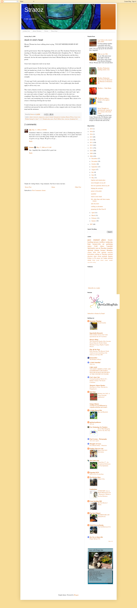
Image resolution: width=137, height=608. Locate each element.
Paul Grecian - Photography (98, 439)
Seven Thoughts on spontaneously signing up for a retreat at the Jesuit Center (105, 110)
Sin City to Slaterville (96, 537)
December (94, 158)
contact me (26, 31)
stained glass (99, 239)
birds (94, 252)
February (94, 218)
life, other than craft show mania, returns (100, 200)
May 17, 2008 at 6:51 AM (44, 147)
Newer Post (28, 187)
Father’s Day (101, 479)
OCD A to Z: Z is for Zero (97, 474)
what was (92, 364)
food (98, 252)
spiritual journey (93, 250)
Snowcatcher (93, 358)
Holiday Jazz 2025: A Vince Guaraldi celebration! (104, 395)
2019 (91, 129)
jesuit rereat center (102, 260)
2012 (91, 145)
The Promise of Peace (95, 359)
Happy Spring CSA (95, 539)
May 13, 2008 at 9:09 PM (39, 130)
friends (51, 117)
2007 (91, 224)
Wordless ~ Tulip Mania (104, 88)
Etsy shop (54, 31)
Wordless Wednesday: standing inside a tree (104, 69)
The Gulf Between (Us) (104, 527)
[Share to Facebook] (51, 114)
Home (46, 31)
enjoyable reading (92, 262)
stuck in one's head (96, 196)
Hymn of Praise (70, 117)
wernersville (96, 244)
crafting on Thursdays (101, 254)
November (94, 161)
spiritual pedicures (95, 422)
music (51, 119)
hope (89, 244)
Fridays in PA (92, 258)
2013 (91, 142)
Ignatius (110, 256)
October (93, 164)
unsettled (93, 194)
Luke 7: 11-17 (38, 119)
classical (35, 117)
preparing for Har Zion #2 (98, 209)
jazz (89, 239)
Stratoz (33, 9)
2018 (91, 131)
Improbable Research (96, 333)
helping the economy (97, 188)
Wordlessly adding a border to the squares (103, 99)
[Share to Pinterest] (53, 114)
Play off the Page (95, 349)
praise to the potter (96, 191)
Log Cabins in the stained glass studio (105, 41)
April (93, 213)
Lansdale (110, 246)
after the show (95, 204)
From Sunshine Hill (96, 501)
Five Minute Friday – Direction (98, 445)
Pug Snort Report (95, 513)
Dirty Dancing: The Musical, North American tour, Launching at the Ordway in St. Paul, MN (99, 353)
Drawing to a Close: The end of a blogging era (99, 388)
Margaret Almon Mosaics (97, 385)
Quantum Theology (95, 321)
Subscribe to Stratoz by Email (96, 313)
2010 (91, 151)
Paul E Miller (57, 119)
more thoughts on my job (98, 183)
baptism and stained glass (98, 180)
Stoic (63, 119)
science (90, 252)
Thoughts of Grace (95, 444)
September (94, 167)
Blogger (76, 595)
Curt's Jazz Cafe (95, 377)
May (92, 178)
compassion (41, 117)
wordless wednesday (106, 242)
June (92, 175)
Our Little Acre (94, 460)
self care (92, 424)
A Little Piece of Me (96, 410)
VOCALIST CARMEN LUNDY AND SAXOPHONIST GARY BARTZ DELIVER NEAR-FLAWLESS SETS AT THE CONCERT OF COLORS (100, 371)
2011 (91, 148)
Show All (111, 541)
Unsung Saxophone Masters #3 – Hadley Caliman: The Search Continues (99, 380)
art (103, 244)
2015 (91, 137)
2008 (91, 156)
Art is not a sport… (95, 441)
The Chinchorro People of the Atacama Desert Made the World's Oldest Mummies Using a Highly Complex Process (100, 343)
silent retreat (97, 256)
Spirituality (91, 248)
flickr (93, 260)
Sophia (105, 258)
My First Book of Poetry (102, 503)
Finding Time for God (96, 448)
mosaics (96, 242)
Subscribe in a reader (94, 288)
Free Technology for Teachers (98, 427)
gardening (109, 244)
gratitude (104, 256)
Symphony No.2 (74, 119)
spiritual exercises (107, 252)
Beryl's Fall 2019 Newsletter (102, 451)
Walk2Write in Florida (97, 525)
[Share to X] (49, 114)
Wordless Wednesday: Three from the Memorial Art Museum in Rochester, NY (105, 80)
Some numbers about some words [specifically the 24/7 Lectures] (99, 335)
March (93, 215)
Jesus (75, 117)
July (92, 172)
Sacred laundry (102, 323)
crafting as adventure (97, 206)
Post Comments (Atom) (39, 190)
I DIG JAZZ (93, 367)
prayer (98, 258)
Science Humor (94, 404)
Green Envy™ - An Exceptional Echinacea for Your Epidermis (104, 464)
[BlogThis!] (47, 114)
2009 (91, 153)
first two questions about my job (100, 186)
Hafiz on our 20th (103, 54)
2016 (91, 134)
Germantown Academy (59, 117)
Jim (30, 130)
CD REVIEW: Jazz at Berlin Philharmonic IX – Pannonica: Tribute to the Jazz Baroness (104, 493)
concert (47, 117)
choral (31, 117)
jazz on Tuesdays (101, 248)
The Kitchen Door (95, 477)
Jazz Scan (93, 392)
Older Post (78, 187)
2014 (91, 140)
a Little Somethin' (95, 362)
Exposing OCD (94, 472)
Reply (30, 141)
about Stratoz (37, 31)
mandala (110, 248)
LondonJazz (93, 489)
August (93, 169)
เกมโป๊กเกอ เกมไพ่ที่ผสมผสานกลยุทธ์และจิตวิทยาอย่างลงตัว (98, 406)
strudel (111, 260)
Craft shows (99, 246)
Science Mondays (106, 250)
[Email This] (45, 114)
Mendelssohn (46, 119)
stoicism (67, 119)
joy (102, 258)
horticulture (91, 254)
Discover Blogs (94, 339)
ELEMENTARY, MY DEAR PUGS (104, 515)
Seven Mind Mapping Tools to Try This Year (104, 429)
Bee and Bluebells (103, 412)
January (93, 221)
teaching (90, 242)
